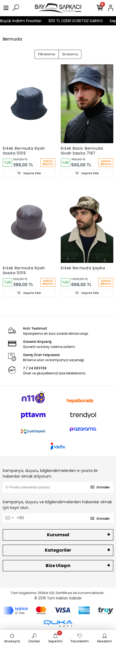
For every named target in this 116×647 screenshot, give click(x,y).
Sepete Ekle (31, 173)
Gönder (103, 487)
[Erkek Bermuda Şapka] (87, 223)
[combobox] (9, 518)
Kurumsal (58, 535)
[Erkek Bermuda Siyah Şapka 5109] (29, 103)
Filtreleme (46, 54)
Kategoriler (58, 550)
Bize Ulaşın (58, 565)
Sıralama (70, 54)
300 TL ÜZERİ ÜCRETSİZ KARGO (72, 21)
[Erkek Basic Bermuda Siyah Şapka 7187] (87, 103)
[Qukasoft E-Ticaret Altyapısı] (58, 623)
